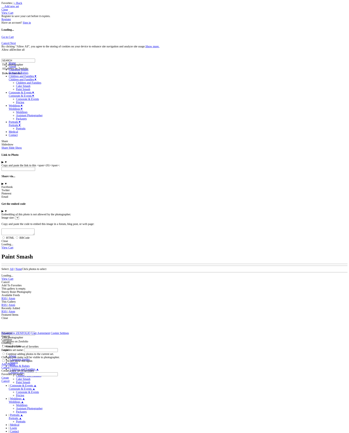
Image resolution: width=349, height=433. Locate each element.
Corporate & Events (22, 92)
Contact (13, 135)
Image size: (7, 217)
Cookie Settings (60, 333)
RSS (4, 298)
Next (13, 43)
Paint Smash (23, 89)
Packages (21, 118)
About (12, 66)
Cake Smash (23, 86)
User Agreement (40, 333)
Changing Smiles (18, 69)
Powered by (16, 333)
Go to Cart (7, 36)
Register (6, 19)
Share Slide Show (11, 147)
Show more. (152, 46)
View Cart (7, 12)
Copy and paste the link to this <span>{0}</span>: (30, 165)
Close (4, 9)
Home (12, 63)
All (11, 269)
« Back (18, 3)
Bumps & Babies (18, 72)
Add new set (10, 6)
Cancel (5, 43)
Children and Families (23, 76)
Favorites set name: (12, 349)
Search (14, 362)
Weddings (16, 105)
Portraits (15, 121)
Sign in (27, 22)
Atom (12, 298)
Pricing (20, 102)
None (18, 269)
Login (13, 428)
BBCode (24, 237)
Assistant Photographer (29, 115)
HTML (10, 237)
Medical (13, 131)
